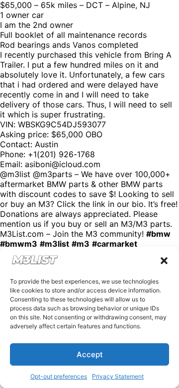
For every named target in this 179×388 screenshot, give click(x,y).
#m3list (54, 244)
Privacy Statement (118, 376)
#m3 (81, 244)
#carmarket (114, 244)
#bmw (158, 234)
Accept (90, 354)
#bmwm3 (18, 244)
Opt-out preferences (58, 376)
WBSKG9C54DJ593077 (62, 124)
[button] (164, 261)
